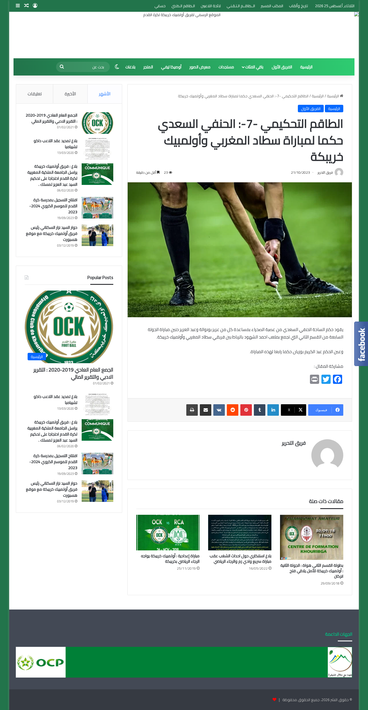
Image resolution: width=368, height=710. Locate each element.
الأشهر (104, 94)
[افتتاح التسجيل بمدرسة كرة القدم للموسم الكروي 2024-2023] (97, 207)
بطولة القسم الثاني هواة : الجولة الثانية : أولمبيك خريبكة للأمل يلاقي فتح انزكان (311, 571)
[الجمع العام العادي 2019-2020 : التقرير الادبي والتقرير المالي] (97, 123)
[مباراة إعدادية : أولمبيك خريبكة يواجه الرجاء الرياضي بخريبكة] (168, 532)
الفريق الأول (282, 67)
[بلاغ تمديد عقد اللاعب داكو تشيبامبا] (97, 148)
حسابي (160, 5)
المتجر (148, 67)
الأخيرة (70, 94)
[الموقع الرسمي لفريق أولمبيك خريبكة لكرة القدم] (184, 35)
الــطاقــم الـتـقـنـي (241, 5)
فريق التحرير (294, 443)
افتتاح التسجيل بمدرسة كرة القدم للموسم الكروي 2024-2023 (53, 206)
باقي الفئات (254, 67)
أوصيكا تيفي (171, 67)
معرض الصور (199, 67)
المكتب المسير (272, 5)
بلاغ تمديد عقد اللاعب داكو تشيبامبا (55, 143)
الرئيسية (306, 67)
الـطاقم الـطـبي (183, 5)
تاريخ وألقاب (298, 5)
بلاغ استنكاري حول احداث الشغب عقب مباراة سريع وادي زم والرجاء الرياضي (240, 558)
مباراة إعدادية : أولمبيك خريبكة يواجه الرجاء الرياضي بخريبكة (170, 558)
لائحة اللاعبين (211, 5)
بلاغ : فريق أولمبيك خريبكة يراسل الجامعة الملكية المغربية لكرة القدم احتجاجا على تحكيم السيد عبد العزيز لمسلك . (52, 175)
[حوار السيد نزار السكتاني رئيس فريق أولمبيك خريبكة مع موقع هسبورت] (97, 235)
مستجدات (226, 67)
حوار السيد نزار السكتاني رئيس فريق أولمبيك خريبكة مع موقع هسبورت (51, 233)
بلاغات (130, 67)
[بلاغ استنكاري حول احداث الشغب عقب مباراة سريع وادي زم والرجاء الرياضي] (239, 532)
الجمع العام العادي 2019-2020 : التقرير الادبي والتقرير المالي (51, 118)
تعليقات (35, 94)
